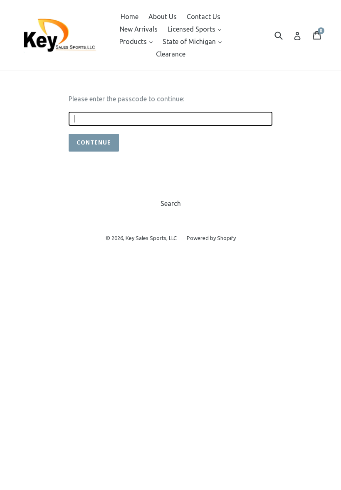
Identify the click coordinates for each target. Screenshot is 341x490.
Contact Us (203, 16)
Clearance (170, 54)
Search (171, 203)
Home (129, 16)
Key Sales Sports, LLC (151, 238)
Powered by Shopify (211, 238)
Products (138, 41)
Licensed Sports (196, 29)
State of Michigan (194, 41)
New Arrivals (139, 29)
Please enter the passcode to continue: (126, 99)
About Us (162, 16)
